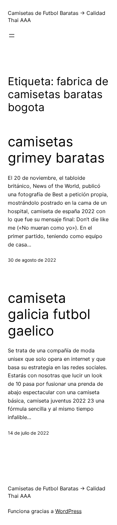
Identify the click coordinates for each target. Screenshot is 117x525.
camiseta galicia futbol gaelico (49, 314)
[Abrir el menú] (12, 36)
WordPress (68, 511)
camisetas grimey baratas (56, 149)
